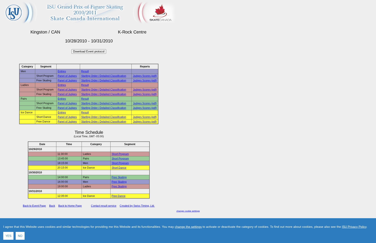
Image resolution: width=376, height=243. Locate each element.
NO (20, 236)
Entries (62, 71)
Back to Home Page (70, 205)
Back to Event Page (34, 205)
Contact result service (103, 205)
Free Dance (119, 196)
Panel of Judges (67, 75)
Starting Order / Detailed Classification (103, 75)
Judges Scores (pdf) (145, 75)
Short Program (120, 154)
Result (85, 71)
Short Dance (119, 167)
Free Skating (119, 177)
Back (52, 205)
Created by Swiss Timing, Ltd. (137, 205)
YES (8, 236)
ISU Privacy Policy (354, 226)
